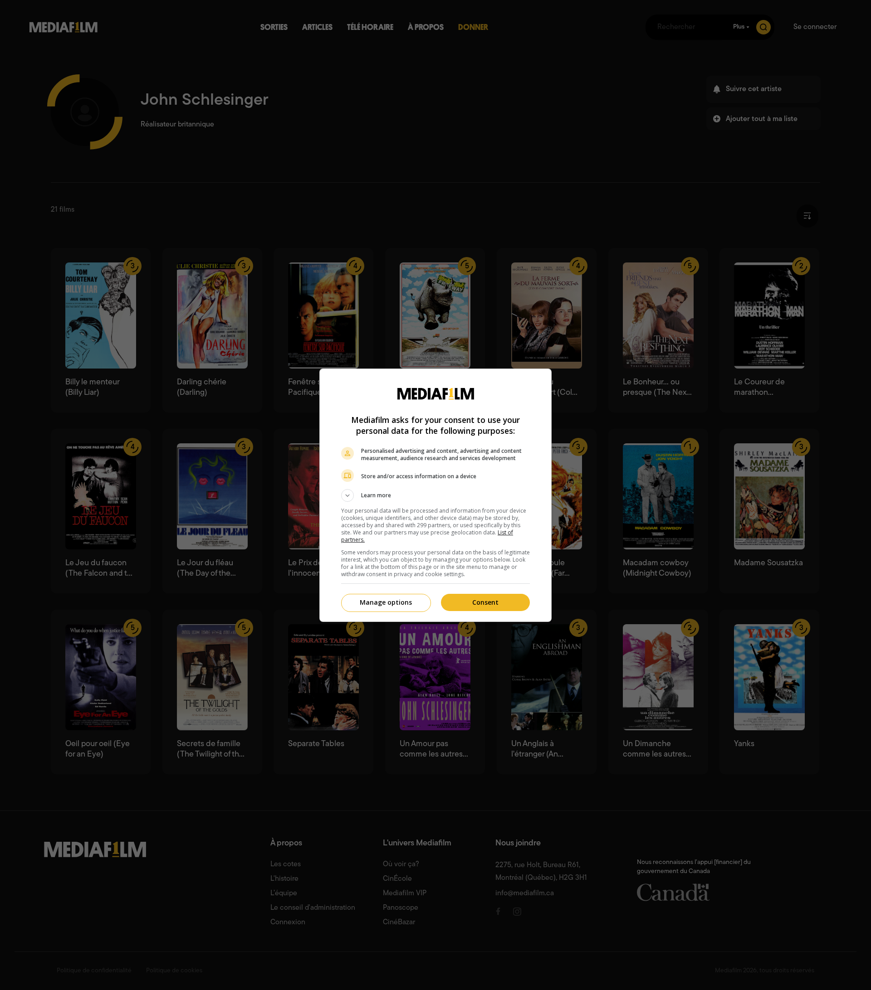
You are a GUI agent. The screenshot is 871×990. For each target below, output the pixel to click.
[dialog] (435, 495)
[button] (435, 495)
